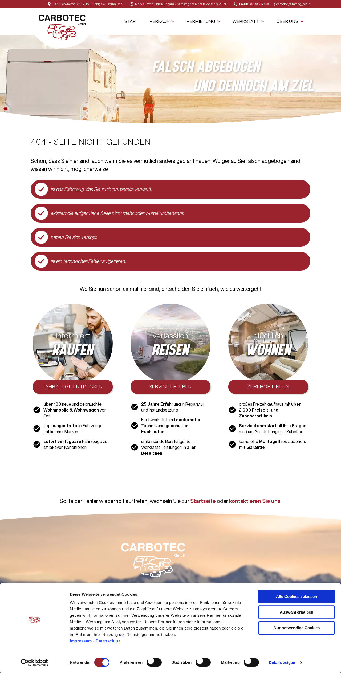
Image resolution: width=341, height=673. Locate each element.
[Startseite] (62, 28)
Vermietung (204, 21)
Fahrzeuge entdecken (73, 386)
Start (131, 21)
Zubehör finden (268, 386)
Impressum (81, 641)
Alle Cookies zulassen (296, 596)
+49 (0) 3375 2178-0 (254, 4)
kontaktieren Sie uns (255, 501)
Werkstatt (249, 21)
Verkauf (162, 21)
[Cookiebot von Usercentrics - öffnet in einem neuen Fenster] (34, 663)
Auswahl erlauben (296, 612)
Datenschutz (108, 641)
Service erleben (170, 386)
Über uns (291, 21)
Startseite (203, 501)
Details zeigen (282, 662)
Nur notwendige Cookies (297, 628)
